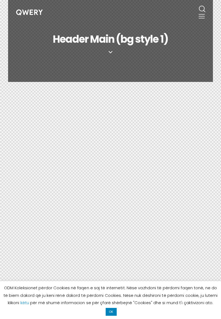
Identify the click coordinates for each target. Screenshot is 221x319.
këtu (25, 302)
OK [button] (111, 312)
